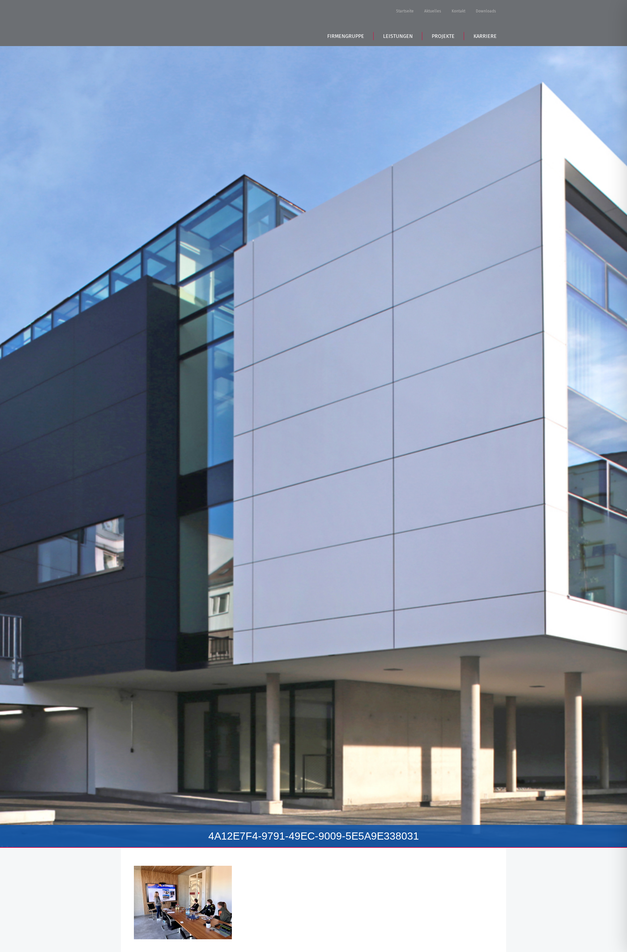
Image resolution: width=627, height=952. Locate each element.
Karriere (485, 36)
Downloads (486, 11)
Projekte (443, 36)
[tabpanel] (313, 447)
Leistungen (398, 36)
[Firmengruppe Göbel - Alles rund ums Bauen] (179, 22)
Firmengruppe (345, 36)
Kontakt (458, 11)
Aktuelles (432, 11)
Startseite (405, 11)
